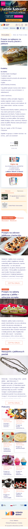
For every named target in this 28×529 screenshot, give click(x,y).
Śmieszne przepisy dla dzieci (7, 491)
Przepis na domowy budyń (20, 447)
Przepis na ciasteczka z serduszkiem (7, 450)
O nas (11, 520)
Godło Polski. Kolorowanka (15, 205)
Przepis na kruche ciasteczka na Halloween (20, 427)
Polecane (7, 191)
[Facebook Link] (20, 28)
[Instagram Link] (18, 28)
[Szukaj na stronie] (19, 25)
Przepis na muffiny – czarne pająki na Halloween (7, 497)
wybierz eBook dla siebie (14, 175)
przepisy (21, 218)
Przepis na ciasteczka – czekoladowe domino (7, 474)
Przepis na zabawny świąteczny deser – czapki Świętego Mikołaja (20, 496)
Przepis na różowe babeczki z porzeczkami (19, 474)
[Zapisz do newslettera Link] (24, 28)
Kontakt (5, 28)
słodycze (13, 220)
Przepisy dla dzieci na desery (8, 421)
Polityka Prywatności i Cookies (14, 523)
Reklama (12, 28)
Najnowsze (20, 191)
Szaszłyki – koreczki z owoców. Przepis (7, 426)
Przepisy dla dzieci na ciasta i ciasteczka (20, 422)
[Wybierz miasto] (22, 25)
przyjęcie (6, 220)
